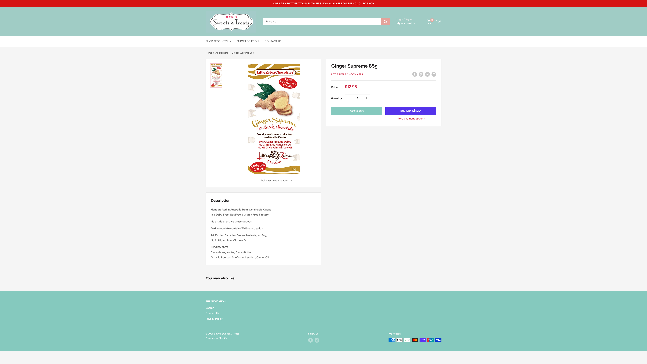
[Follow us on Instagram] (317, 340)
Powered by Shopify (216, 338)
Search (210, 307)
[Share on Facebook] (414, 74)
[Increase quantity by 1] (366, 98)
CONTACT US (273, 41)
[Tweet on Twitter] (427, 74)
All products (221, 52)
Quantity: (337, 98)
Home (209, 52)
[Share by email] (434, 74)
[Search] (385, 21)
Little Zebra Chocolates (347, 74)
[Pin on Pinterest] (421, 74)
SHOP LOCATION (248, 41)
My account (404, 23)
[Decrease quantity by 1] (348, 98)
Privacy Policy (214, 318)
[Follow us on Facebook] (310, 340)
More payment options (411, 118)
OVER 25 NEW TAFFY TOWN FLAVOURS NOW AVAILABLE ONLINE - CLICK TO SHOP (323, 3)
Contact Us (212, 313)
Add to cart (357, 110)
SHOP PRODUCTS (217, 41)
